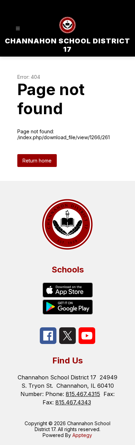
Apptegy (82, 435)
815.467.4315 (83, 394)
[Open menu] (18, 29)
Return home (37, 160)
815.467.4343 (73, 402)
